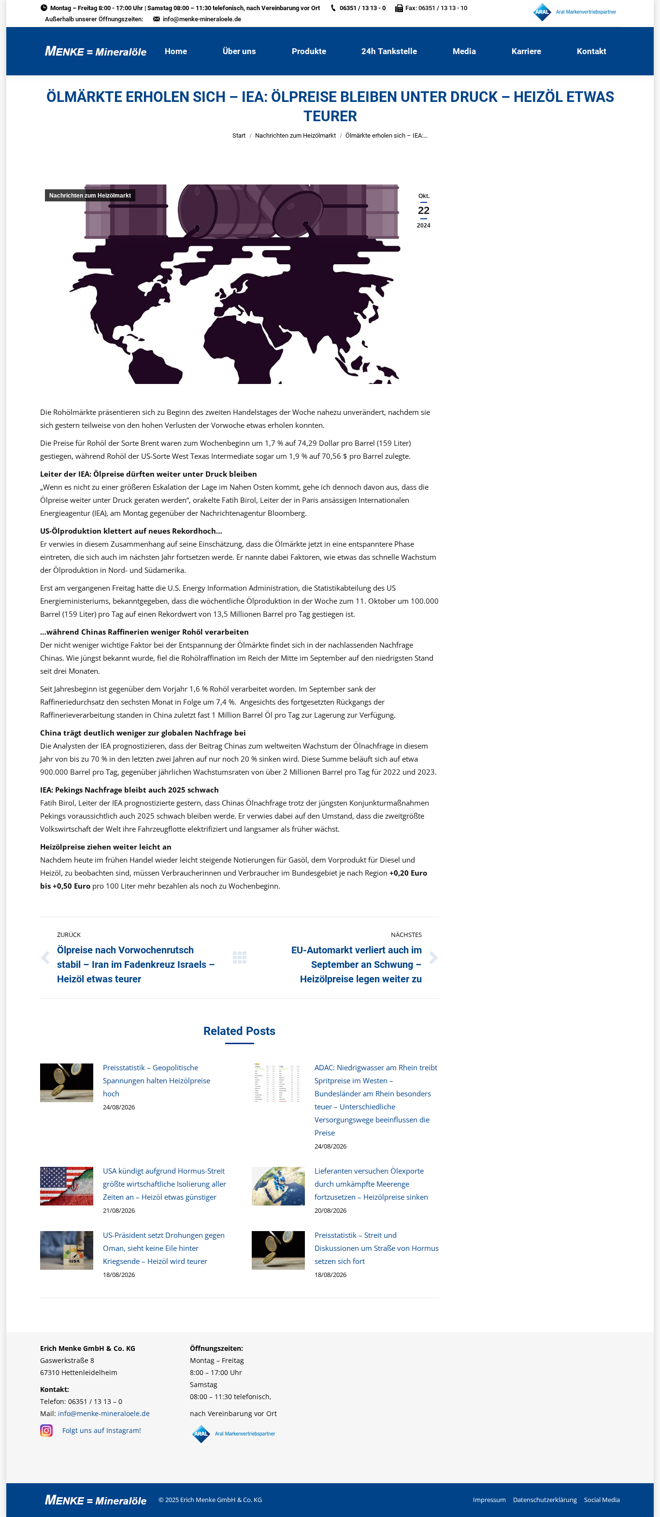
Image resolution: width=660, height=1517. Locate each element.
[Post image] (66, 1082)
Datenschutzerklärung (545, 1499)
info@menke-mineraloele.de (202, 19)
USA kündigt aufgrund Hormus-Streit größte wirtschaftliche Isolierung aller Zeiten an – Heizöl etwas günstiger (164, 1184)
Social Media (602, 1499)
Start (238, 135)
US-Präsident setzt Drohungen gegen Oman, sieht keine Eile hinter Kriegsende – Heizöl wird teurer (164, 1248)
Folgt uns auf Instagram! (101, 1430)
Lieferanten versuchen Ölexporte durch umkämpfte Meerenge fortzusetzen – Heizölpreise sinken (371, 1184)
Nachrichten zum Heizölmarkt (295, 135)
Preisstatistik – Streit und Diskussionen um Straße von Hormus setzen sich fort (377, 1248)
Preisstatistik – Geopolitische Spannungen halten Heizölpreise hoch (156, 1080)
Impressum (489, 1499)
